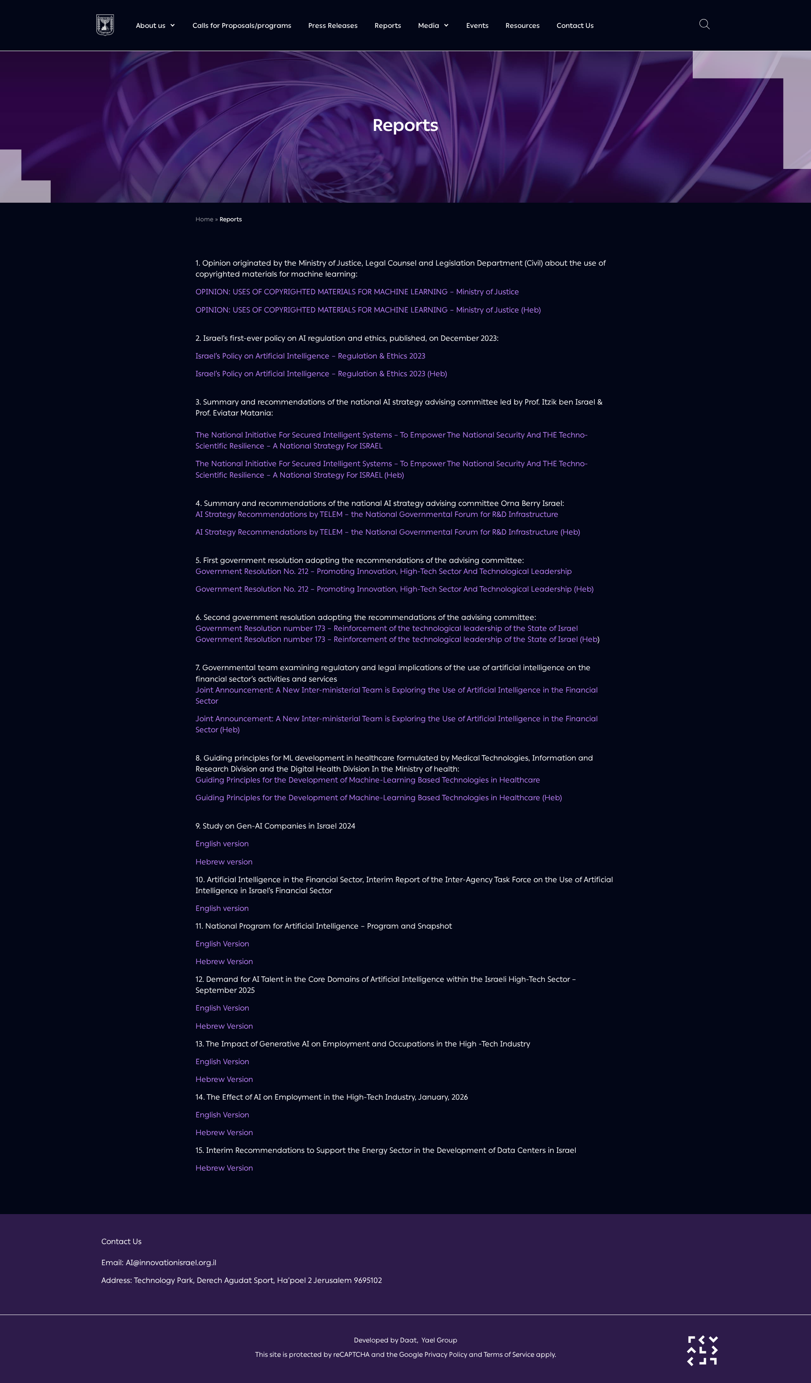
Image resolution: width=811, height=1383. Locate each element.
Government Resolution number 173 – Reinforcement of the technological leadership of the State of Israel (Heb (396, 639)
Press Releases (333, 26)
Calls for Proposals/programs (242, 26)
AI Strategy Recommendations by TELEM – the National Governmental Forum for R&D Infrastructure (377, 514)
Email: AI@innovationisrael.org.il (158, 1262)
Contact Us (575, 26)
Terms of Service (509, 1354)
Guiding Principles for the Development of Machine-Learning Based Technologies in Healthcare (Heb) (379, 797)
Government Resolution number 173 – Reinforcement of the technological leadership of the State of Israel (387, 628)
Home (204, 219)
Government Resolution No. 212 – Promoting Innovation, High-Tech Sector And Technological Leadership (384, 571)
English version (222, 843)
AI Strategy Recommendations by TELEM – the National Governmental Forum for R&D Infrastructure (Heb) (388, 532)
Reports (388, 26)
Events (477, 26)
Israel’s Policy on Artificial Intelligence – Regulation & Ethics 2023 (310, 356)
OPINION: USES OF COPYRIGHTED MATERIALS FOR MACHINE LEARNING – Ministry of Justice (357, 291)
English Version (222, 943)
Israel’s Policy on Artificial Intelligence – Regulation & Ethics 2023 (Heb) (321, 373)
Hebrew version (224, 862)
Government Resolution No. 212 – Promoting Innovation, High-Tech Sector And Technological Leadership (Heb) (394, 589)
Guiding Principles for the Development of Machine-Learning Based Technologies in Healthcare (368, 780)
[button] (704, 26)
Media (428, 26)
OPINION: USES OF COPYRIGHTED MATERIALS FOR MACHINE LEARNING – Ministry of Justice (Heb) (368, 310)
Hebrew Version (224, 961)
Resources (523, 26)
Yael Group (439, 1340)
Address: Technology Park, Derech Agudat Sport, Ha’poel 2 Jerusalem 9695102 (241, 1280)
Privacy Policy (446, 1354)
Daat (408, 1340)
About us (151, 26)
